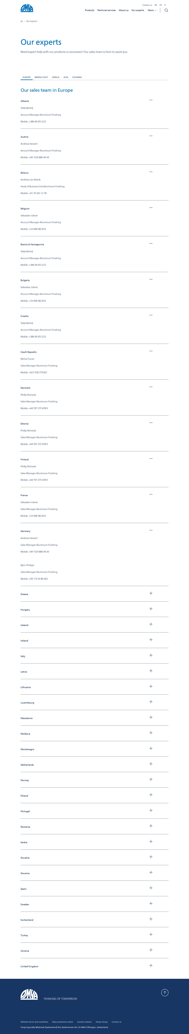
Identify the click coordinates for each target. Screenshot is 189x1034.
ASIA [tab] (66, 77)
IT (165, 5)
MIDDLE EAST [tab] (41, 77)
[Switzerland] (22, 21)
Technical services (106, 10)
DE (156, 5)
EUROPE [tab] (27, 77)
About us (123, 10)
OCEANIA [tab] (77, 77)
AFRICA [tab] (55, 77)
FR (161, 5)
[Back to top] (164, 992)
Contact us (147, 5)
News (151, 10)
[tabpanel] (94, 528)
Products (89, 10)
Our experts (138, 10)
